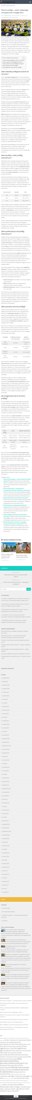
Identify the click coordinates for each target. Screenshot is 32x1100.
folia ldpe (3, 1052)
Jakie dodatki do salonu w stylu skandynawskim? (11, 1022)
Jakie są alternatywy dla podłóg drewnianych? (13, 63)
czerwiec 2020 (6, 845)
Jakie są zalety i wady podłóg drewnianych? (13, 62)
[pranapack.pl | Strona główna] (10, 2)
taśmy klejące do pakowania (20, 1087)
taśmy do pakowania (10, 1085)
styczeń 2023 (6, 735)
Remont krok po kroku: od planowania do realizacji (15, 497)
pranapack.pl (7, 15)
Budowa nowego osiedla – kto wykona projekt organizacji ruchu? (7, 556)
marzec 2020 (6, 856)
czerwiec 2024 (6, 710)
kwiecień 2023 (6, 724)
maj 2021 (5, 806)
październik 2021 (7, 788)
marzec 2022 (6, 770)
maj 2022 (5, 763)
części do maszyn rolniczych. (17, 1038)
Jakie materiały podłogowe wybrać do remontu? (14, 60)
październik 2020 (7, 831)
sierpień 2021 (6, 795)
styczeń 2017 (6, 892)
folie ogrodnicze (13, 1065)
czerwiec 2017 (6, 874)
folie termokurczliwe (20, 1067)
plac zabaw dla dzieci (16, 1082)
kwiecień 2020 (6, 853)
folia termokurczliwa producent (12, 1062)
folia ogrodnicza (13, 1053)
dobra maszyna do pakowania (16, 1040)
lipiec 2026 (5, 681)
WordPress (12, 1098)
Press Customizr (22, 1098)
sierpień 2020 (6, 838)
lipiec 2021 (5, 799)
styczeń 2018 (6, 867)
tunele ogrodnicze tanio (19, 1089)
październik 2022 (7, 745)
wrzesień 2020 (6, 835)
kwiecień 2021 (6, 810)
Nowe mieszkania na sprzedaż (18, 1080)
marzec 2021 (6, 813)
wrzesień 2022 (6, 749)
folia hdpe (15, 1051)
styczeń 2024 (6, 720)
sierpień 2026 (6, 678)
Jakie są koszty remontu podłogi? (10, 65)
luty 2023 (5, 731)
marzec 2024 (6, 713)
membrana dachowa (21, 1078)
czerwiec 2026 (6, 685)
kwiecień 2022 (6, 767)
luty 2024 (5, 717)
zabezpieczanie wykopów (9, 1091)
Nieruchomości (6, 908)
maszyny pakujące (7, 1076)
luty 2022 (5, 774)
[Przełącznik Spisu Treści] (23, 58)
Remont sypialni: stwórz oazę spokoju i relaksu (11, 1012)
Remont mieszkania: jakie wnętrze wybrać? (15, 940)
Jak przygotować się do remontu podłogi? (12, 67)
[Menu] (30, 2)
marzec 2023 (6, 728)
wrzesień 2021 (6, 792)
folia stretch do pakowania (18, 1057)
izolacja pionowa (6, 1070)
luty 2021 (5, 817)
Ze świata (5, 920)
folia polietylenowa (18, 1055)
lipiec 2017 (5, 870)
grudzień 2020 (6, 824)
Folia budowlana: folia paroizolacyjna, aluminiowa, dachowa (14, 1019)
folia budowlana (17, 1046)
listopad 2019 (6, 863)
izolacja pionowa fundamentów (14, 1070)
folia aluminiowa (6, 1046)
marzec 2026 (6, 692)
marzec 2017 (6, 885)
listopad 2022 (6, 742)
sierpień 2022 (6, 753)
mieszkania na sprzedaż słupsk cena (6, 1080)
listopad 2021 (6, 785)
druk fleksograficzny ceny (20, 1044)
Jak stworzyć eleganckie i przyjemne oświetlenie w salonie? (15, 653)
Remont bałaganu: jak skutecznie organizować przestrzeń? (14, 1024)
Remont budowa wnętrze (8, 5)
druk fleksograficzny (10, 1043)
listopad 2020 (6, 828)
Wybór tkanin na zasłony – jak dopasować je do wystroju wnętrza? (16, 1000)
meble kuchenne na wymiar (8, 1078)
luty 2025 (5, 703)
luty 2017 (5, 888)
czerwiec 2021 (6, 803)
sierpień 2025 (6, 695)
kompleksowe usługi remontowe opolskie (18, 1074)
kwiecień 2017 (6, 881)
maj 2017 (5, 878)
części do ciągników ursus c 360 (5, 1038)
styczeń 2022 (6, 778)
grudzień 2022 (6, 738)
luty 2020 (5, 860)
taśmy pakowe (5, 1089)
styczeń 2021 (6, 820)
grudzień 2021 (6, 781)
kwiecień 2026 (6, 688)
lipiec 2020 (5, 842)
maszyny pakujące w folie (16, 1077)
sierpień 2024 (6, 706)
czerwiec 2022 (6, 760)
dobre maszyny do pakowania (15, 1041)
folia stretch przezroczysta (15, 1058)
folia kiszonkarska (25, 1051)
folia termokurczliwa (11, 1059)
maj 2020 (5, 849)
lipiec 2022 (5, 756)
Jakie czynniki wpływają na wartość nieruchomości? (17, 974)
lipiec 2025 (5, 699)
